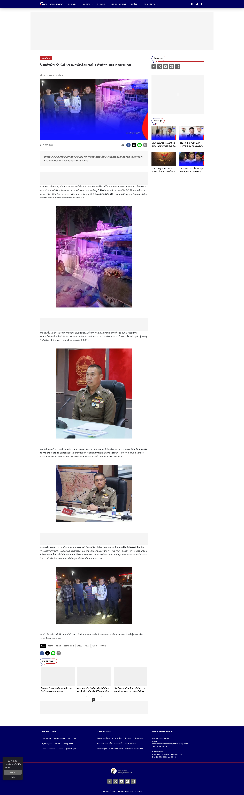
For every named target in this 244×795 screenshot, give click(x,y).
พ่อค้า (87, 646)
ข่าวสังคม (50, 75)
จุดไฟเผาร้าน (69, 646)
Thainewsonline (48, 749)
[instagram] (177, 66)
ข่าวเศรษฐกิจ (102, 749)
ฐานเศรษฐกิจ (71, 749)
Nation (57, 743)
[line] (139, 145)
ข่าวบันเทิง (139, 738)
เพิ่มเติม (7, 767)
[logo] (43, 4)
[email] (145, 145)
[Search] (197, 4)
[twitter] (134, 145)
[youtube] (165, 66)
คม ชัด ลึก (72, 738)
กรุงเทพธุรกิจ (47, 743)
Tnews (60, 749)
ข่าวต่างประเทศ (130, 743)
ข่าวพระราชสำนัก (103, 738)
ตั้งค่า (13, 777)
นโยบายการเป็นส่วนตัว (134, 749)
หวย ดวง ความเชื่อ (104, 743)
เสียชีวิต (103, 646)
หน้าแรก (42, 75)
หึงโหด (58, 646)
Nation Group (59, 738)
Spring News (68, 743)
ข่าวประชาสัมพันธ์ (116, 749)
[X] (159, 66)
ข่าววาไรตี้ (118, 743)
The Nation (46, 738)
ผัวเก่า (50, 646)
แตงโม (79, 646)
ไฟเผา (94, 646)
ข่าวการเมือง (117, 738)
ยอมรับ (12, 772)
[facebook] (128, 145)
